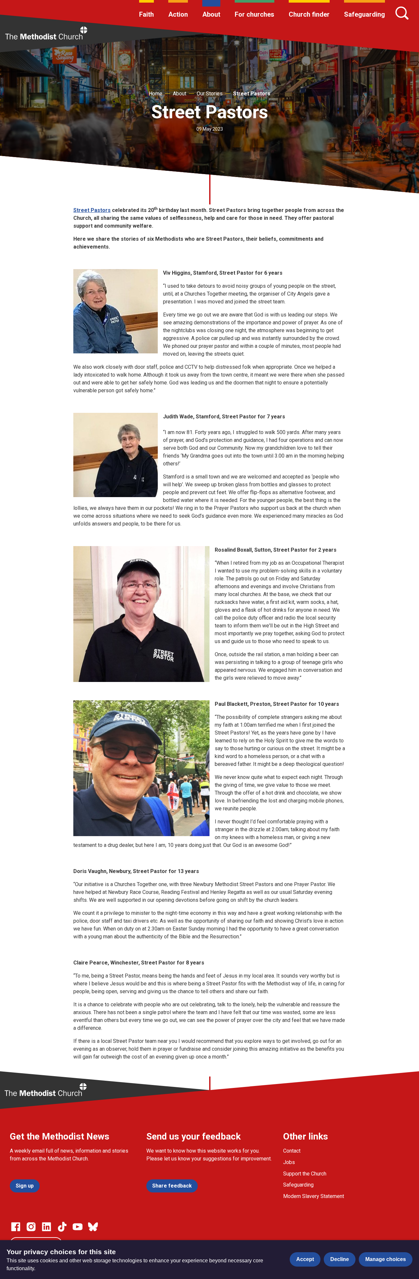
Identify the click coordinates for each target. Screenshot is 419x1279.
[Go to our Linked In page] (46, 1227)
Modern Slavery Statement (313, 1196)
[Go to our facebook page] (16, 1227)
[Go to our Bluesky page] (93, 1227)
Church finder (309, 14)
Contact (292, 1151)
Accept (305, 1259)
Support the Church (304, 1174)
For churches (254, 14)
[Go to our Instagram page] (31, 1227)
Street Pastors (251, 93)
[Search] (402, 13)
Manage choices (385, 1259)
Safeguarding (364, 14)
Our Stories (210, 93)
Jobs (289, 1162)
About (211, 14)
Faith (146, 14)
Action (178, 14)
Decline (339, 1259)
